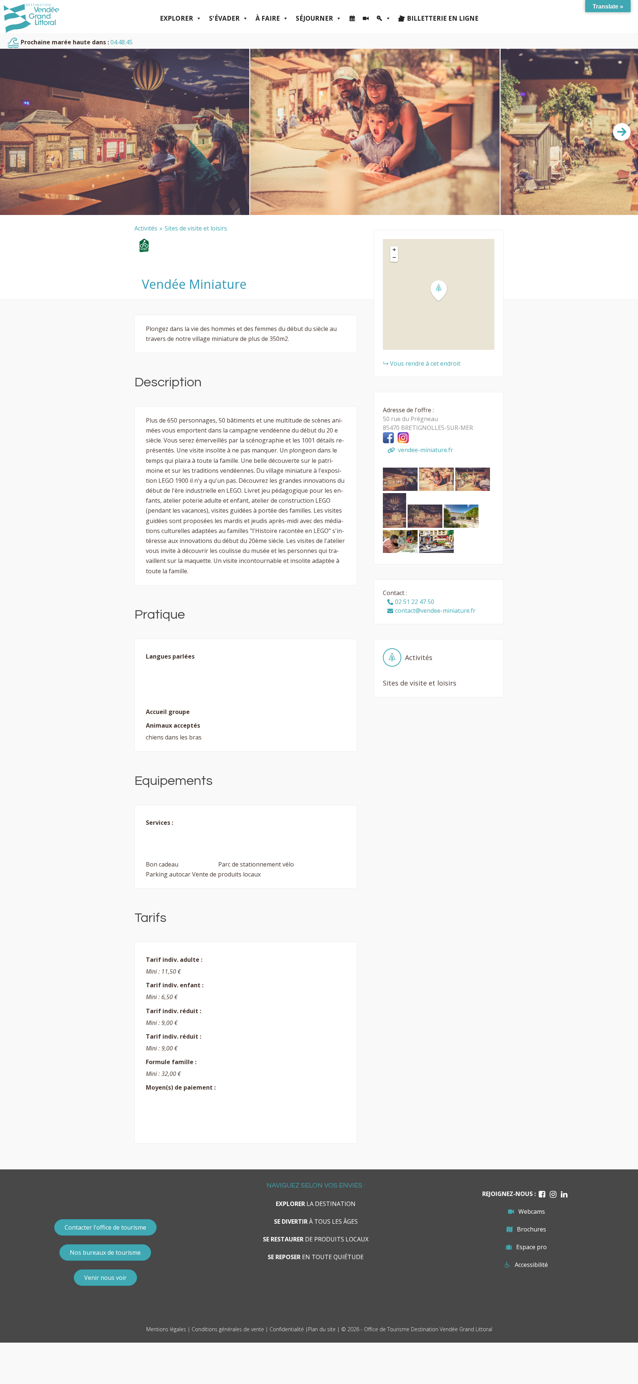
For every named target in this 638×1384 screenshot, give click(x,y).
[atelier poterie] (401, 551)
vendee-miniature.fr (425, 450)
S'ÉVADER (224, 18)
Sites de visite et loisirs (196, 228)
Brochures (531, 1229)
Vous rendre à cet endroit (425, 363)
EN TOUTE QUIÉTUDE (316, 1257)
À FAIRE (267, 18)
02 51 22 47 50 (414, 602)
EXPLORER (176, 18)
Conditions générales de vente (228, 1329)
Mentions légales (166, 1329)
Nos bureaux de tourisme (105, 1252)
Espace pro (531, 1247)
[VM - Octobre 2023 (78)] (395, 526)
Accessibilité (531, 1265)
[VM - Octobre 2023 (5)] (401, 489)
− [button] (394, 257)
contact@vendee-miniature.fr (435, 610)
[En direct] (366, 18)
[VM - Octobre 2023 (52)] (472, 489)
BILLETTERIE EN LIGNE (442, 18)
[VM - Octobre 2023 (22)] (437, 489)
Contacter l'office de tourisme (105, 1227)
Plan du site (322, 1329)
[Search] (384, 18)
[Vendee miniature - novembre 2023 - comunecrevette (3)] (436, 551)
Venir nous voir (105, 1278)
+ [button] (394, 249)
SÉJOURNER (314, 18)
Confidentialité (287, 1329)
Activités (145, 228)
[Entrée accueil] (461, 526)
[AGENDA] (352, 18)
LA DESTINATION (316, 1204)
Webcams (531, 1211)
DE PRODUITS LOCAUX (315, 1239)
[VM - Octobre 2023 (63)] (426, 526)
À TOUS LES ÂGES (316, 1221)
